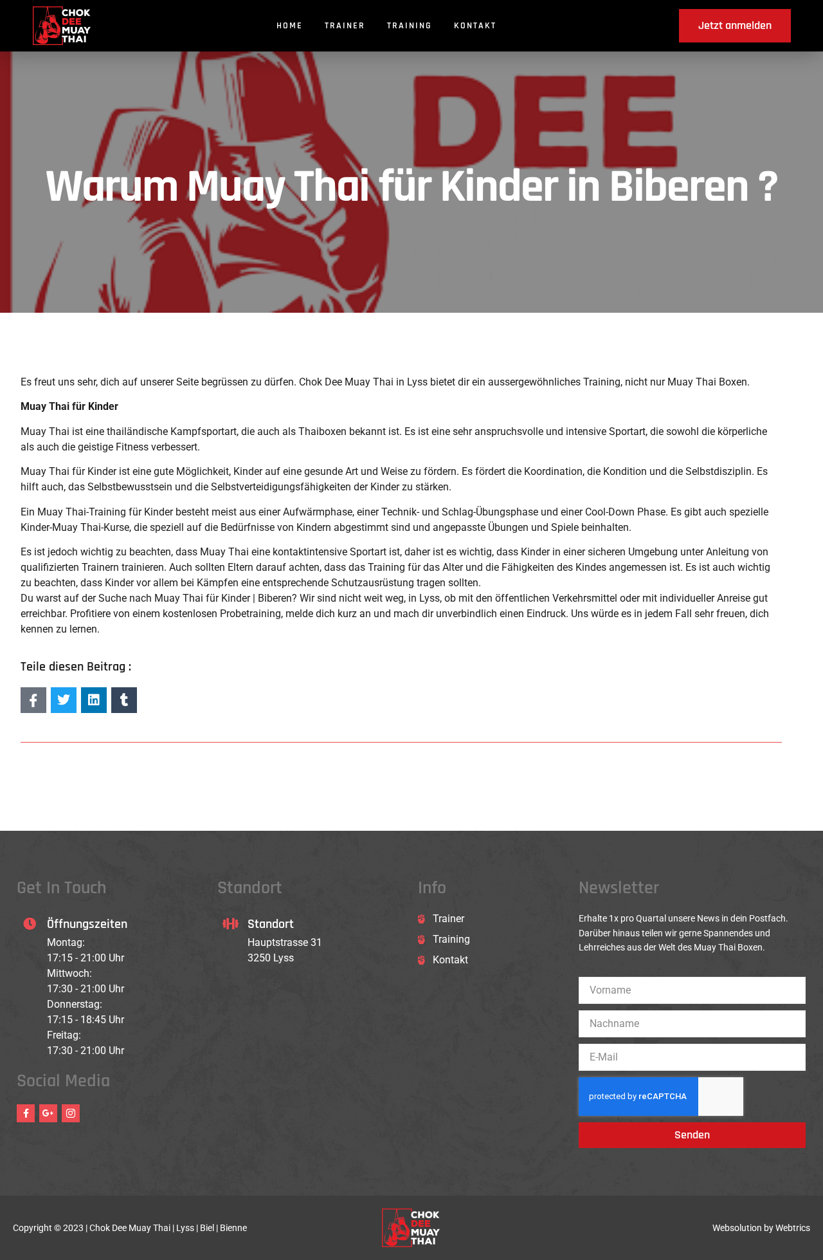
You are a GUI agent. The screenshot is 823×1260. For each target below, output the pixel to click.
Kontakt (475, 26)
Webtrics (792, 1228)
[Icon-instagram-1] (71, 1113)
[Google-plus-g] (48, 1113)
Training (409, 26)
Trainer (345, 26)
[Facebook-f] (26, 1113)
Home (289, 26)
